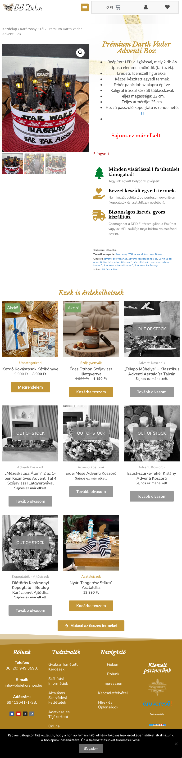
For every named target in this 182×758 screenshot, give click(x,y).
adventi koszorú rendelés (142, 258)
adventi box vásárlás (115, 258)
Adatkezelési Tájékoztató (59, 714)
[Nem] (176, 743)
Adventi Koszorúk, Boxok (148, 254)
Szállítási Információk (58, 681)
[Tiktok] (31, 713)
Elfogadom (91, 748)
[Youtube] (18, 713)
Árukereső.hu (157, 714)
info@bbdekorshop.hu (23, 685)
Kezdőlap (9, 29)
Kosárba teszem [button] (91, 392)
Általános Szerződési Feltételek (57, 697)
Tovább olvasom (152, 392)
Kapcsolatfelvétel (113, 693)
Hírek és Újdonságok (108, 705)
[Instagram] (25, 713)
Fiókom (113, 664)
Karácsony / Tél (32, 29)
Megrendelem (30, 387)
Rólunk (113, 674)
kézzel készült (142, 262)
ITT (142, 113)
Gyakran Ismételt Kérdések (63, 667)
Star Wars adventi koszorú (118, 265)
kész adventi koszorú (120, 262)
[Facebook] (11, 713)
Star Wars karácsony (146, 265)
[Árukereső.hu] (157, 706)
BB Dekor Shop (110, 269)
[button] (85, 7)
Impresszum (113, 683)
